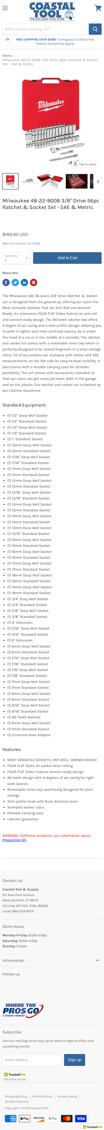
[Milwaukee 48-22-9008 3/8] (10, 181)
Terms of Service (17, 1101)
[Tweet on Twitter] (15, 282)
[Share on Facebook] (6, 282)
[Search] (95, 29)
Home (7, 56)
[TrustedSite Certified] (15, 1076)
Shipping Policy (16, 1096)
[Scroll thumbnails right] (97, 182)
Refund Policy (42, 1096)
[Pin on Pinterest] (33, 282)
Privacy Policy (67, 1096)
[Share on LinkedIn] (24, 282)
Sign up (74, 1060)
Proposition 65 (14, 840)
